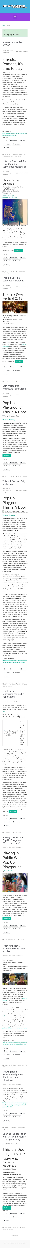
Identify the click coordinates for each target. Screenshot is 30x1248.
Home (3, 25)
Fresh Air (7, 939)
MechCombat (24, 684)
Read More (18, 250)
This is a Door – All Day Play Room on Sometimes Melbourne (14, 164)
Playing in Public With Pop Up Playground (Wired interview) (13, 840)
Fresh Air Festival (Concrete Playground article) (13, 948)
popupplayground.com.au (9, 197)
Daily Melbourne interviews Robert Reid (14, 387)
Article (6, 1065)
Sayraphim (6, 52)
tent (3, 1016)
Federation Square (12, 1065)
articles (6, 832)
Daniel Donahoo (9, 871)
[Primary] (15, 17)
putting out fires (7, 1028)
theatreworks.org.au (8, 195)
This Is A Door (11, 271)
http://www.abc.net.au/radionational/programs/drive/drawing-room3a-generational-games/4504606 (14, 1105)
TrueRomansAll (19, 154)
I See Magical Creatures (15, 684)
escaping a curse (22, 1028)
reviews (10, 1227)
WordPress (24, 1243)
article (16, 832)
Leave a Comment (23, 51)
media (14, 154)
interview (11, 939)
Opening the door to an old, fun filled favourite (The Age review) (14, 1136)
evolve (4, 1243)
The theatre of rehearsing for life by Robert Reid (13, 694)
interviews (4, 941)
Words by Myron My (8, 420)
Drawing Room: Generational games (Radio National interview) (12, 1076)
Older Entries (14, 1235)
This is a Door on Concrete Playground (13, 279)
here (3, 711)
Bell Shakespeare (8, 154)
